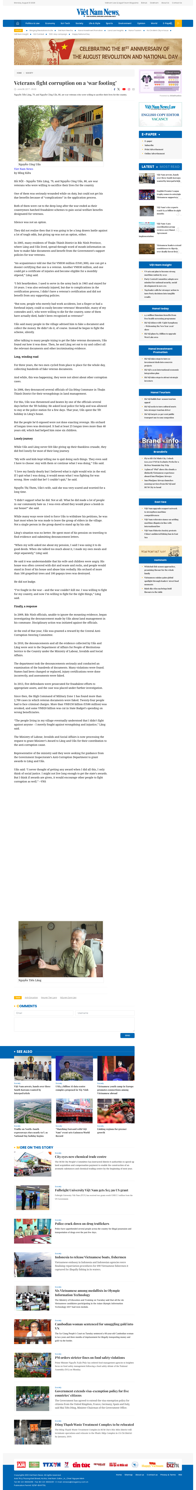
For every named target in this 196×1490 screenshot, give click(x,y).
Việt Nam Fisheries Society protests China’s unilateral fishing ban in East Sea (161, 534)
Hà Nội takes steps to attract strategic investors (161, 379)
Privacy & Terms (168, 1474)
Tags (17, 998)
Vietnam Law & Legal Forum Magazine (121, 3)
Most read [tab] (170, 166)
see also (24, 1052)
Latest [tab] (148, 166)
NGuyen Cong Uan (68, 997)
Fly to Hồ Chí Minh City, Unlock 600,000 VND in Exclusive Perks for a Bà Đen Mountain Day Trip (161, 462)
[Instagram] (129, 89)
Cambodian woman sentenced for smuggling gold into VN (94, 1326)
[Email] (133, 89)
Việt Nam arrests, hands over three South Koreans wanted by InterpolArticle (32, 1090)
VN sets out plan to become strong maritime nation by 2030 (159, 273)
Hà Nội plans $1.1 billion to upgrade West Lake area (160, 335)
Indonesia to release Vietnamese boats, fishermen (90, 1257)
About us (139, 1474)
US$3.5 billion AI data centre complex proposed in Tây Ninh (72, 1088)
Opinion (141, 23)
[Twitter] (118, 89)
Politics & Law (33, 23)
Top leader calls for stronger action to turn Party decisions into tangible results (161, 293)
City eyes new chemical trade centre (80, 1156)
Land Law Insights (116, 30)
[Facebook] (114, 89)
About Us (165, 3)
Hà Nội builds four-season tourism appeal (160, 401)
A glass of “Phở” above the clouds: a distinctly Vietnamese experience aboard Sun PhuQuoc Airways (160, 473)
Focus (18, 30)
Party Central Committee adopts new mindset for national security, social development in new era (161, 282)
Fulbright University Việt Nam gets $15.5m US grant (91, 1190)
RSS (180, 1474)
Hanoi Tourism (135, 30)
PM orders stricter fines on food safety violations (90, 1357)
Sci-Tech (65, 23)
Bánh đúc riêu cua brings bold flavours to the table (158, 590)
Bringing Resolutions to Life (41, 30)
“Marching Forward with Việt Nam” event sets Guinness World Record (73, 1132)
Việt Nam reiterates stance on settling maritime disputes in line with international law (161, 523)
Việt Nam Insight (21, 34)
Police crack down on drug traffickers (82, 1223)
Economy (50, 23)
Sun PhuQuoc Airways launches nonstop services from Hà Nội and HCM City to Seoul (159, 484)
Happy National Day (81, 34)
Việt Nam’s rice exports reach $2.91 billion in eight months (169, 210)
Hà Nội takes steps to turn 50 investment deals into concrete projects (158, 362)
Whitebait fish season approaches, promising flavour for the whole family (159, 570)
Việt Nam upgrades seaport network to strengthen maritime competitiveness (160, 512)
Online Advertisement (155, 153)
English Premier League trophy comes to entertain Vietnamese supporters (169, 194)
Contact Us (177, 3)
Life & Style (94, 23)
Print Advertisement (154, 149)
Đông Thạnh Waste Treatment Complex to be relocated (94, 1424)
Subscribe (149, 145)
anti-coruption (31, 997)
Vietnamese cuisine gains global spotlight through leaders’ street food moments (161, 581)
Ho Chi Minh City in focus (157, 30)
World (154, 23)
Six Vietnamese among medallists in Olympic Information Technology (87, 1292)
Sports (109, 23)
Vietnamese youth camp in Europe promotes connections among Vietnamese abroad (115, 1090)
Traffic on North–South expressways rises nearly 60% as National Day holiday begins (31, 1132)
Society (79, 23)
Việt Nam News (98, 13)
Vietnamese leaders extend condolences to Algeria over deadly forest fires (169, 248)
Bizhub (144, 3)
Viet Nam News (23, 169)
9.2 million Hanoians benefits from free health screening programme (160, 317)
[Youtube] (124, 89)
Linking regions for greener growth (112, 1130)
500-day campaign (58, 34)
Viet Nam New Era (65, 30)
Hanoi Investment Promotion (90, 30)
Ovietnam (154, 3)
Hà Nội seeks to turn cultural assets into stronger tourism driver (160, 408)
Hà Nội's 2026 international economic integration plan (161, 371)
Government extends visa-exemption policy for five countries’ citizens (92, 1393)
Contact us (152, 1474)
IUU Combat (38, 34)
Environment (125, 23)
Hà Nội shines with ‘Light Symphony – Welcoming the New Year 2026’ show (161, 326)
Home (19, 73)
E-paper (149, 134)
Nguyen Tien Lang (49, 997)
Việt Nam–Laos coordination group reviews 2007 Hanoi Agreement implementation (157, 230)
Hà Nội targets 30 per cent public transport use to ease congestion (159, 416)
